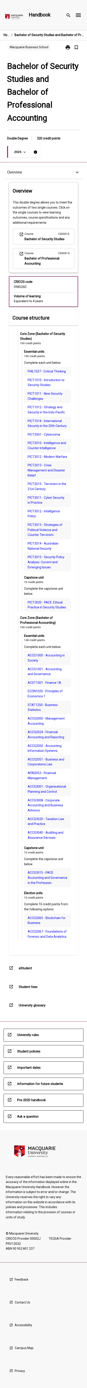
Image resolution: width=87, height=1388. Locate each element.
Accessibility (23, 1325)
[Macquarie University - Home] (14, 17)
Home (7, 35)
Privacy (20, 1371)
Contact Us (22, 1302)
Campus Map (24, 1348)
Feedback (21, 1279)
